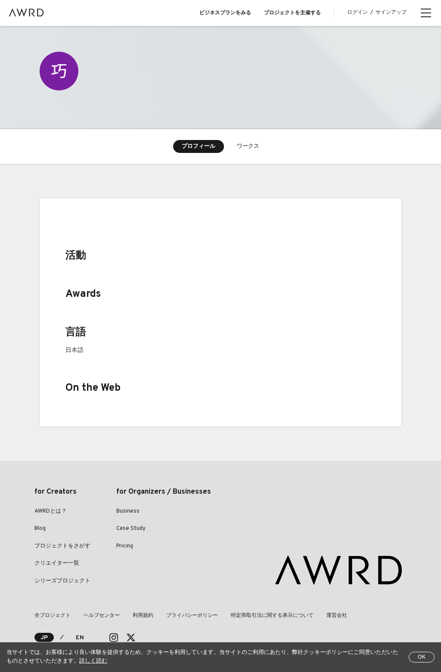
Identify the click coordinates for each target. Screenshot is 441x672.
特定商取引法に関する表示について (272, 615)
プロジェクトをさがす (62, 546)
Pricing (124, 546)
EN (80, 637)
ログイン (357, 12)
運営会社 (336, 615)
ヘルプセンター (102, 615)
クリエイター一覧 (56, 563)
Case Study (131, 528)
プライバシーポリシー (192, 615)
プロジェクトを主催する (292, 12)
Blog (40, 528)
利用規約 (143, 615)
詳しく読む (93, 661)
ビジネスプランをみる (225, 12)
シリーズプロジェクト (62, 581)
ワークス (248, 146)
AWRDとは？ (50, 511)
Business (128, 511)
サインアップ (391, 12)
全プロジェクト (52, 615)
